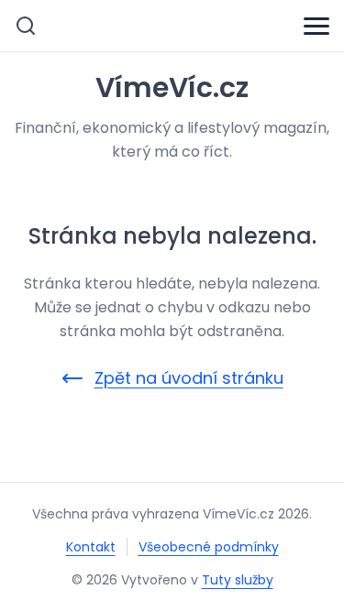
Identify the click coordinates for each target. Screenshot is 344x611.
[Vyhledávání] (26, 25)
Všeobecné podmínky (209, 547)
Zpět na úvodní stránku (188, 377)
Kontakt (91, 547)
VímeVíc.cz (172, 88)
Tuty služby (237, 580)
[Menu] (316, 25)
